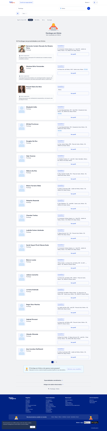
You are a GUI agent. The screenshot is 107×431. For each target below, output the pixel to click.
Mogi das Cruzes (29, 409)
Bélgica (56, 416)
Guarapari (49, 20)
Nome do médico (68, 400)
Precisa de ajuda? (93, 401)
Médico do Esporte (50, 405)
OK (32, 427)
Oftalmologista (49, 409)
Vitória (30, 20)
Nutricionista (48, 407)
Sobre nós (91, 400)
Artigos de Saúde (69, 404)
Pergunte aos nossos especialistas (72, 405)
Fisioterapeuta (49, 411)
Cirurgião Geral (49, 401)
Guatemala (73, 416)
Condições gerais (94, 428)
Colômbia (64, 416)
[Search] (88, 8)
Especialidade (68, 402)
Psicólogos (52, 389)
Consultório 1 (61, 45)
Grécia (52, 416)
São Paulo (28, 400)
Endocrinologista (49, 404)
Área (66, 401)
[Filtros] (17, 13)
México (60, 416)
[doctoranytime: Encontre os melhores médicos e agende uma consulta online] (49, 389)
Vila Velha (37, 20)
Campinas (28, 401)
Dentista (47, 402)
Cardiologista (49, 400)
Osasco (27, 404)
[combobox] (37, 8)
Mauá (27, 407)
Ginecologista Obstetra (51, 406)
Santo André (28, 406)
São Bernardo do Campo (31, 405)
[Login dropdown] (95, 2)
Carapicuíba (28, 411)
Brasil (77, 416)
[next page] (57, 362)
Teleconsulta (92, 402)
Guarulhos (28, 402)
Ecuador (68, 416)
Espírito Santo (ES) (21, 20)
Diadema (28, 410)
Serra (43, 20)
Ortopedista (48, 410)
